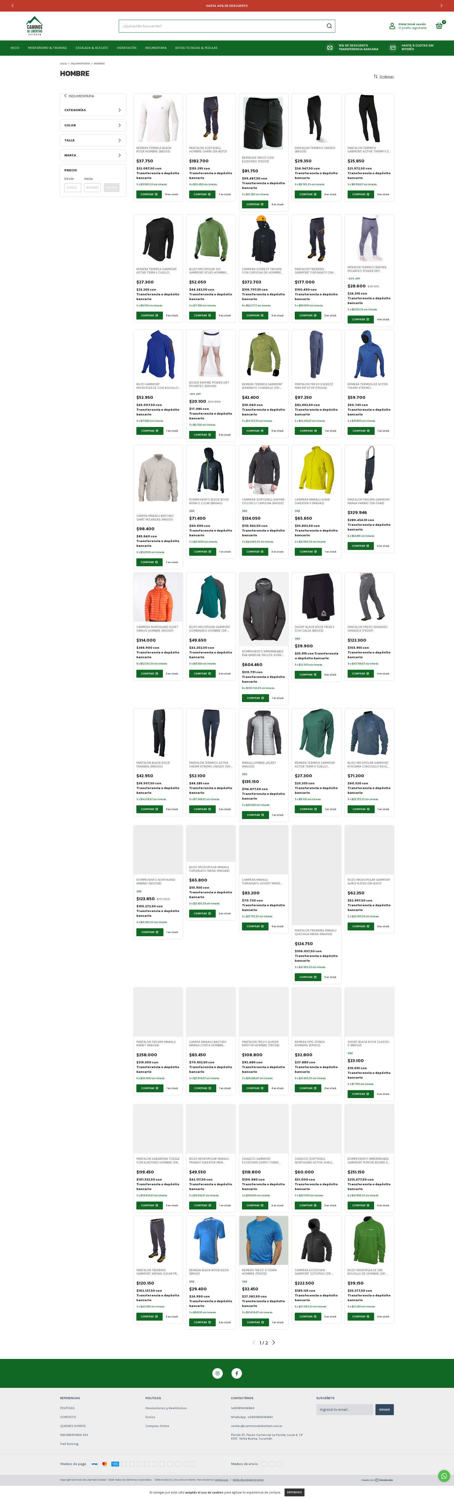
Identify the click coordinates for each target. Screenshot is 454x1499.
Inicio (63, 63)
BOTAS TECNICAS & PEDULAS (196, 48)
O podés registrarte (413, 28)
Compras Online (157, 1426)
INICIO (15, 48)
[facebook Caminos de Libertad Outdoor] (236, 1373)
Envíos (150, 1417)
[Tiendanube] (377, 1481)
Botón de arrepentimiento (248, 1479)
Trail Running (69, 1444)
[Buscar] (329, 26)
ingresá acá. (222, 1479)
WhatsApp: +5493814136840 (252, 1417)
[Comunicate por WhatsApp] (444, 1476)
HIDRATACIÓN (126, 48)
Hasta (88, 179)
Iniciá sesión (416, 24)
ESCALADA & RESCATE (92, 48)
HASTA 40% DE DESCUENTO (227, 6)
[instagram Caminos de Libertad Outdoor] (217, 1373)
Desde (69, 179)
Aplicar (111, 187)
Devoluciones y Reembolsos (166, 1408)
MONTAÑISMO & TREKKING (47, 48)
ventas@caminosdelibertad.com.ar (256, 1426)
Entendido (294, 1492)
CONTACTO (68, 1417)
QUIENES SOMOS (73, 1426)
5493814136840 (243, 1408)
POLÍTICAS (67, 1408)
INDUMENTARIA (156, 48)
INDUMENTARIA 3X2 (74, 1435)
